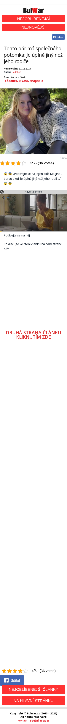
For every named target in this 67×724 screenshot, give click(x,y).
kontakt (22, 720)
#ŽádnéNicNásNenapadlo (23, 81)
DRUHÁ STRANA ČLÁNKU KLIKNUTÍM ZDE (33, 334)
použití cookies (40, 720)
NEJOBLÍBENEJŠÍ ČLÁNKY (33, 689)
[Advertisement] (33, 289)
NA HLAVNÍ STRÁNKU (33, 700)
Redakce (16, 72)
